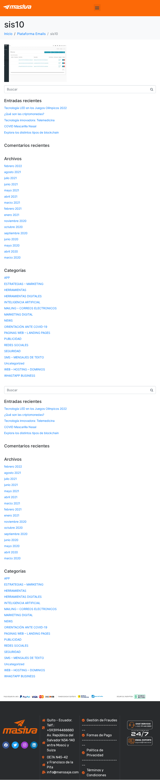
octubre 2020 (13, 227)
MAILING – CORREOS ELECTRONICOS (30, 308)
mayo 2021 (11, 190)
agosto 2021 (12, 172)
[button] (97, 7)
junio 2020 (11, 239)
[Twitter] (15, 745)
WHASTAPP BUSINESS (19, 375)
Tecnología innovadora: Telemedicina (29, 120)
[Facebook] (5, 745)
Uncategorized (14, 363)
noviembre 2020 (15, 221)
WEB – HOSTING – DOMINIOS (24, 369)
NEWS (8, 320)
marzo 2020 (12, 257)
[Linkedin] (34, 745)
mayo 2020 (12, 245)
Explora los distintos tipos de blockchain (31, 132)
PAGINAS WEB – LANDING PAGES (27, 332)
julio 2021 (10, 178)
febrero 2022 (13, 166)
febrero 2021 (13, 208)
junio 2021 (11, 184)
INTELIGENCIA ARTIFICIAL (22, 302)
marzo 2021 (12, 202)
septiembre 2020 (16, 233)
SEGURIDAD (12, 351)
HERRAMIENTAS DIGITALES (23, 296)
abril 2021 (11, 196)
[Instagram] (24, 745)
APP (7, 277)
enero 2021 (11, 215)
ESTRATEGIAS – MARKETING (23, 284)
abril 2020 (11, 251)
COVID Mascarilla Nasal (20, 126)
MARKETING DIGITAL (18, 314)
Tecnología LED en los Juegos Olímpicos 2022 (35, 108)
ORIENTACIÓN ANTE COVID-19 (25, 326)
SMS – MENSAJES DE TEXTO (24, 357)
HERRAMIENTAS (15, 290)
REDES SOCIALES (16, 345)
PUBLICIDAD (12, 338)
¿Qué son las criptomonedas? (24, 114)
